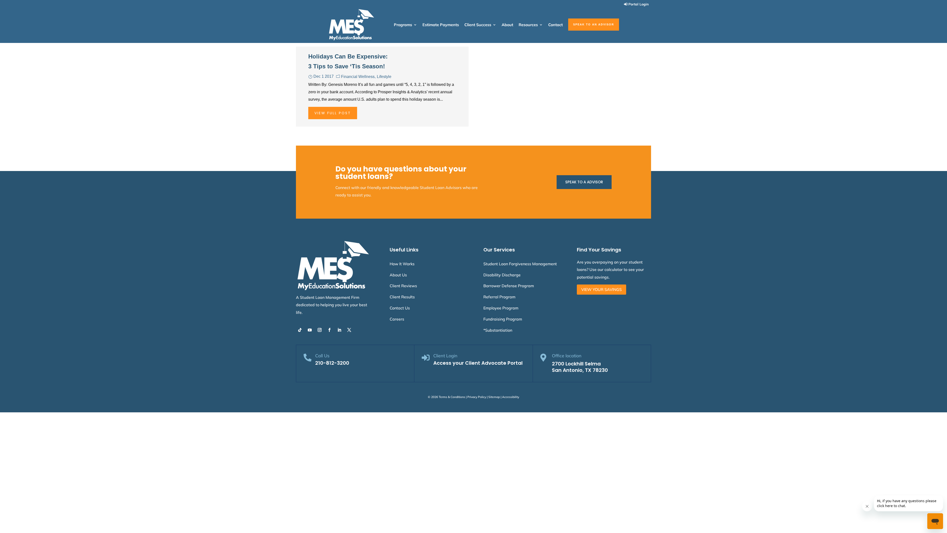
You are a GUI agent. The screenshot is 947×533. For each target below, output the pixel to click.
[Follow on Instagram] (320, 330)
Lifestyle (384, 77)
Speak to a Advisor (584, 182)
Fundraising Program (502, 319)
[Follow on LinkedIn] (339, 330)
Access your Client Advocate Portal (478, 363)
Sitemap (494, 397)
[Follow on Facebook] (329, 330)
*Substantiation (497, 330)
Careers (397, 319)
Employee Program (500, 307)
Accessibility (510, 397)
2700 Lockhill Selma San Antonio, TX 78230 (580, 367)
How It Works (402, 263)
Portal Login (638, 4)
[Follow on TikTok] (300, 330)
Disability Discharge (502, 274)
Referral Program (499, 296)
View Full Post (332, 113)
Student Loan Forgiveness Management (520, 263)
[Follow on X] (349, 330)
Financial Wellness (358, 77)
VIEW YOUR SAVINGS (601, 289)
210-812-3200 (332, 363)
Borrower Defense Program (508, 285)
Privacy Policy (476, 397)
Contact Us (400, 307)
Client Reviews (403, 285)
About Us (398, 274)
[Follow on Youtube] (310, 330)
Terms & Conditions (452, 397)
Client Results (402, 296)
